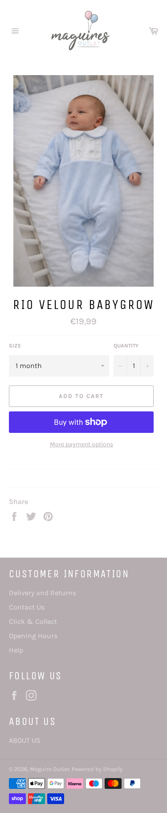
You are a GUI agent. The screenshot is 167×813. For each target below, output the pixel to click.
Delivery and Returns (42, 593)
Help (16, 650)
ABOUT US (25, 740)
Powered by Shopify (97, 769)
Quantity (126, 346)
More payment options (81, 444)
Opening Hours (33, 635)
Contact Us (27, 607)
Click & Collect (33, 621)
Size (15, 346)
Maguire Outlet (49, 769)
